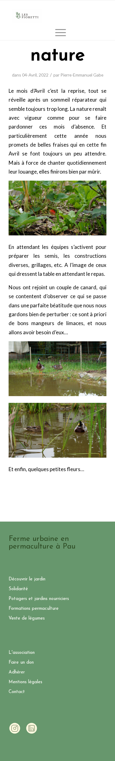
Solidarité (18, 589)
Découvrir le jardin (27, 579)
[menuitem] (57, 32)
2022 (43, 74)
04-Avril (29, 74)
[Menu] (57, 32)
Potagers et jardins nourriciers (39, 599)
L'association (22, 652)
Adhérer (17, 672)
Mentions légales (25, 682)
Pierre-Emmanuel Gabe (81, 74)
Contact (17, 692)
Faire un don (21, 662)
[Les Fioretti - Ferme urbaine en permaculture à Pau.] (27, 16)
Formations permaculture (34, 608)
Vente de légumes (27, 618)
